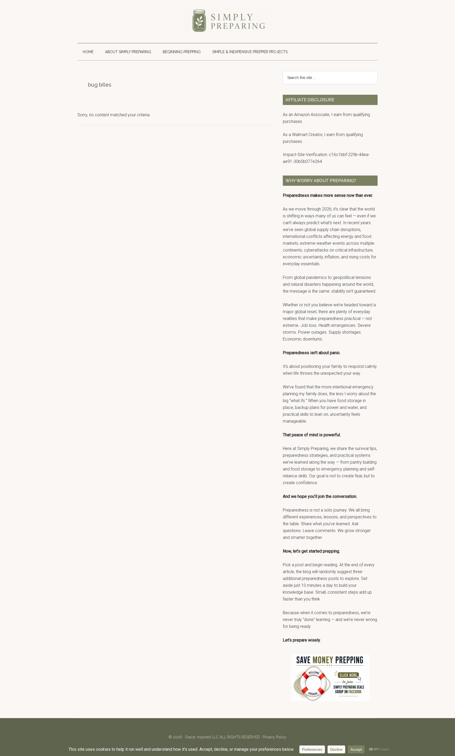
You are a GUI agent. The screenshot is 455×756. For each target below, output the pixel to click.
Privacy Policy (274, 737)
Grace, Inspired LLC (202, 737)
